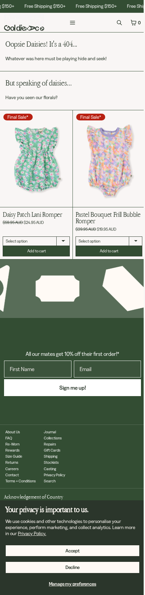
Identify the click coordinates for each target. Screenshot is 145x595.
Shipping (51, 456)
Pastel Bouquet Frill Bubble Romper (106, 215)
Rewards (12, 450)
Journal (50, 432)
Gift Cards (52, 450)
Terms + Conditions (20, 480)
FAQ (8, 438)
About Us (12, 432)
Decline (72, 567)
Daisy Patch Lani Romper (32, 214)
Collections (53, 438)
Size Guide (13, 456)
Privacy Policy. (32, 533)
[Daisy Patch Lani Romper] (36, 158)
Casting (50, 468)
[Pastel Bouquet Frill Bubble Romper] (106, 157)
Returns (11, 462)
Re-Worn (12, 444)
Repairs (50, 444)
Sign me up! (71, 387)
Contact (12, 474)
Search (50, 480)
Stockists (51, 462)
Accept (72, 551)
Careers (12, 468)
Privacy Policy (54, 474)
